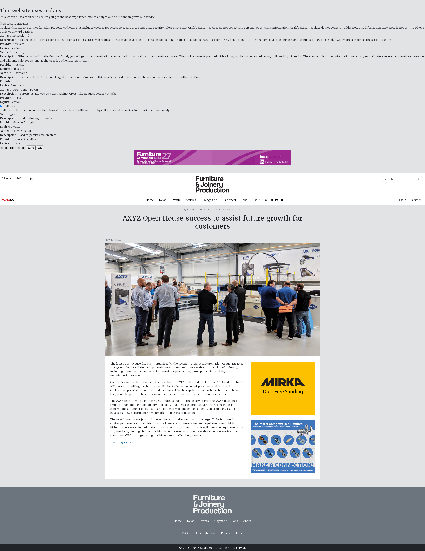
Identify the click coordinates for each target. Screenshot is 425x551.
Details (4, 147)
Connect (230, 200)
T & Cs (186, 533)
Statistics (9, 106)
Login (402, 199)
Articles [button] (191, 200)
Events (176, 200)
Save (31, 148)
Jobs (244, 200)
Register (415, 199)
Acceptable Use (206, 533)
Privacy (226, 533)
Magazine (220, 521)
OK (40, 148)
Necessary (16, 23)
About (257, 200)
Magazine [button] (211, 200)
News (162, 200)
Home (150, 200)
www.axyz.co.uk (121, 442)
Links (239, 533)
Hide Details (18, 147)
